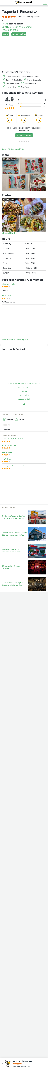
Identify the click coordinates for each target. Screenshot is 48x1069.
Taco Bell (6, 295)
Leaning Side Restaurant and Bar (14, 466)
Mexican (7, 21)
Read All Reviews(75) (13, 149)
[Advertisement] (24, 52)
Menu (6, 34)
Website (24, 391)
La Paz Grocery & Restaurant (12, 439)
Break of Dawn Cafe (9, 445)
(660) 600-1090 (10, 30)
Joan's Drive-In (7, 459)
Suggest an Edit (24, 399)
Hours (5, 23)
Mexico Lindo (8, 284)
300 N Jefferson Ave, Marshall (17, 26)
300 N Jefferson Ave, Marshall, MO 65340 (24, 383)
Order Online (19, 34)
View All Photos (9, 233)
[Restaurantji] (24, 2)
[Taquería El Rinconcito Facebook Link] (24, 404)
